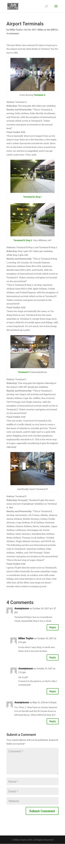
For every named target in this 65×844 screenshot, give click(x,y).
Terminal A (39, 94)
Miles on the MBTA (47, 29)
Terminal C (23, 372)
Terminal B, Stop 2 (22, 240)
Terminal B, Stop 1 (32, 196)
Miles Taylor (16, 29)
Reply (52, 627)
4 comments (12, 33)
